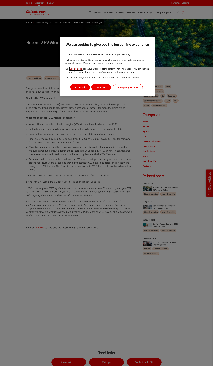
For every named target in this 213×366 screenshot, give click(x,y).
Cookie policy (76, 68)
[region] (107, 66)
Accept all (80, 87)
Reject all (101, 87)
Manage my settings (128, 87)
